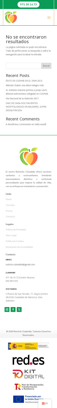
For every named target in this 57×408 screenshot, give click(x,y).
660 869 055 (12, 280)
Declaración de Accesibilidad (19, 247)
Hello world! (40, 124)
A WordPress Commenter (18, 124)
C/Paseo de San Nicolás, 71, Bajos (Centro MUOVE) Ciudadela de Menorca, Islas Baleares (27, 297)
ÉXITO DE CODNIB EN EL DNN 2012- (24, 80)
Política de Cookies (15, 241)
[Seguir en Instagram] (7, 309)
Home (8, 199)
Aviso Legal (11, 235)
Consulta (10, 205)
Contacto (10, 216)
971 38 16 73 (28, 4)
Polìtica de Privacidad (16, 229)
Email (9, 259)
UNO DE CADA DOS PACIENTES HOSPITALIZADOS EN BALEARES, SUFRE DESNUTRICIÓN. (26, 107)
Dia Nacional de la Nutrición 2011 (22, 98)
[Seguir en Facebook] (13, 309)
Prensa (9, 211)
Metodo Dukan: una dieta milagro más (25, 85)
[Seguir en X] (19, 309)
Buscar (46, 65)
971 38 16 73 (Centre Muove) (20, 277)
